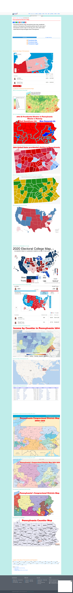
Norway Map (39, 583)
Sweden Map (31, 581)
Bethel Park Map (34, 563)
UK (33, 13)
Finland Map (27, 582)
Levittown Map (15, 562)
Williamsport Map (48, 563)
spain (48, 13)
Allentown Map (28, 561)
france (43, 13)
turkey (58, 13)
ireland (55, 13)
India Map (20, 582)
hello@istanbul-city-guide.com (56, 583)
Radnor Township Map (41, 563)
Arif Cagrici (17, 566)
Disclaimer (32, 591)
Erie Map (33, 561)
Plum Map (20, 564)
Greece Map (38, 577)
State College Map (45, 562)
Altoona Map (27, 562)
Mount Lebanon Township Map (25, 563)
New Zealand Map (15, 582)
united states (21, 17)
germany (51, 13)
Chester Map (17, 563)
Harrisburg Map (21, 562)
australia (40, 13)
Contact (50, 577)
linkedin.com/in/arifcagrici (24, 570)
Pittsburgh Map (22, 561)
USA (31, 13)
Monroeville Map (55, 563)
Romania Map (39, 581)
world (29, 13)
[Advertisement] (36, 6)
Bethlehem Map (48, 561)
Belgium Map (26, 577)
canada (36, 13)
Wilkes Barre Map (52, 562)
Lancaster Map (54, 561)
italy (46, 13)
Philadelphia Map (16, 561)
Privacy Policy (29, 591)
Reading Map (37, 561)
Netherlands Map (15, 581)
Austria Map (27, 581)
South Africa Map (14, 577)
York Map (31, 562)
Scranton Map (43, 561)
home (17, 17)
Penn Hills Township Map (38, 562)
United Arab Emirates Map (41, 582)
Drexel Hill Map (15, 564)
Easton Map (25, 564)
